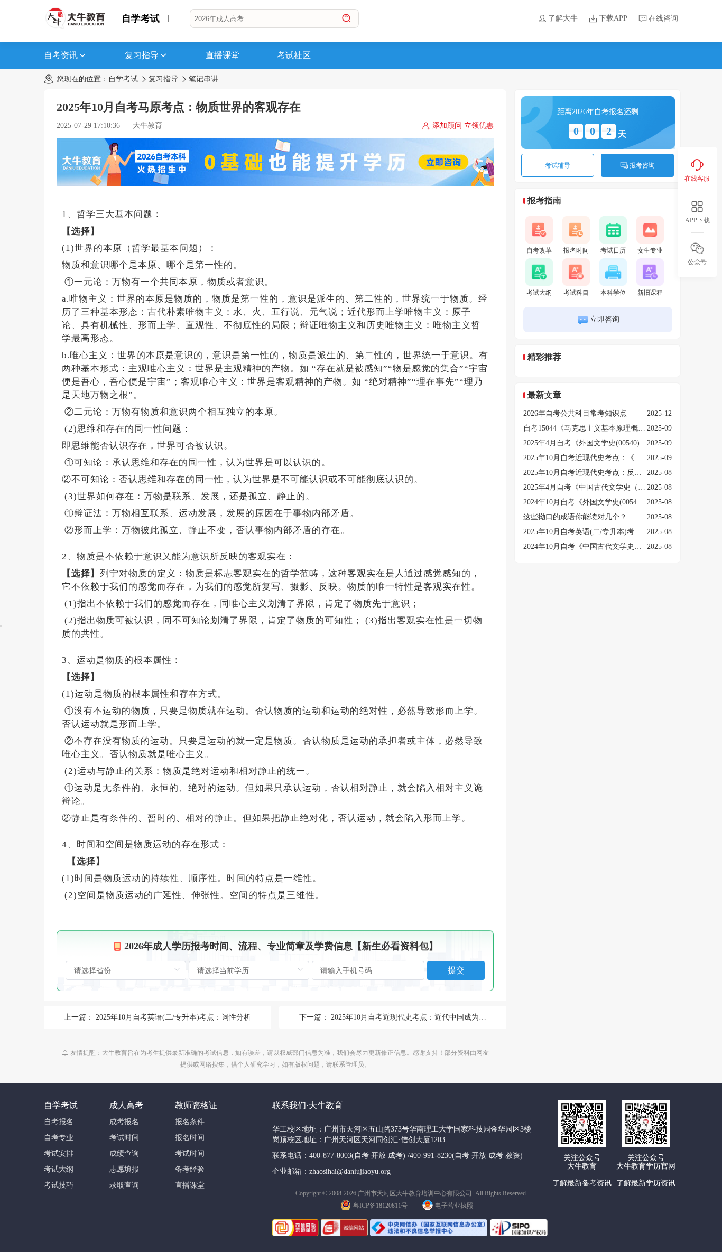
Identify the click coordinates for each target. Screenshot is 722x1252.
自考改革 (539, 250)
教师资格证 (196, 1105)
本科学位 (613, 292)
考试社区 (294, 55)
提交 (456, 970)
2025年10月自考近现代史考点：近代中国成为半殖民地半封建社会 (438, 1017)
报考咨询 (642, 165)
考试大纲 (539, 292)
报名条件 (190, 1122)
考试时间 (124, 1138)
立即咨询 (604, 319)
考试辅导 (557, 165)
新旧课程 (650, 292)
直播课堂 (222, 55)
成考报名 (124, 1122)
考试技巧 (58, 1185)
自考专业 (58, 1138)
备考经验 (190, 1169)
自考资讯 (61, 55)
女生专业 (650, 250)
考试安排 (58, 1153)
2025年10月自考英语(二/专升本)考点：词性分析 (173, 1017)
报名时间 (576, 250)
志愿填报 (124, 1169)
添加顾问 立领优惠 (463, 125)
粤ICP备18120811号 (380, 1205)
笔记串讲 (203, 79)
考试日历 (613, 250)
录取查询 (124, 1185)
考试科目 (576, 292)
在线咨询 (663, 18)
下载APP (613, 18)
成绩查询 (124, 1153)
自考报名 (58, 1122)
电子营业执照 (454, 1205)
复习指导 (142, 55)
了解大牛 (563, 18)
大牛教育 (147, 125)
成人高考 (126, 1105)
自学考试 (141, 18)
